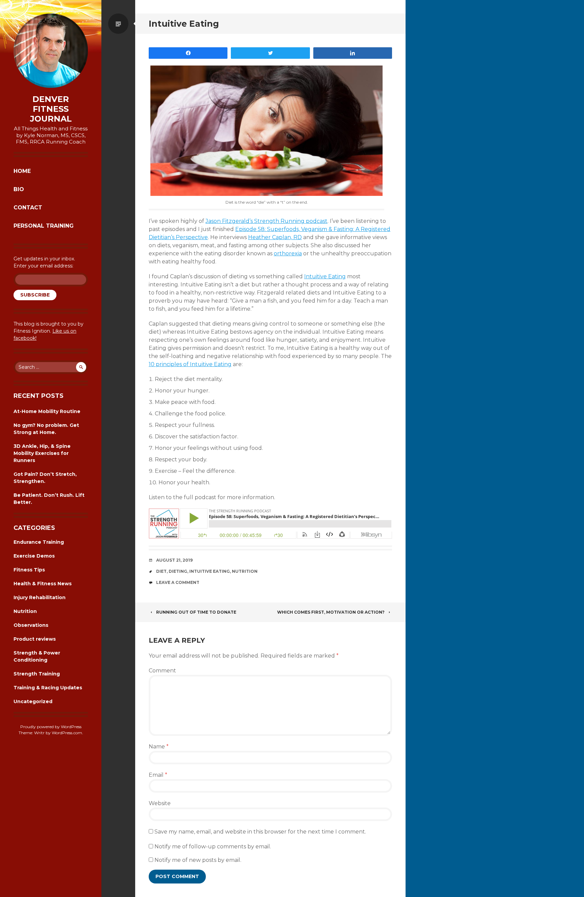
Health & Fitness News (43, 584)
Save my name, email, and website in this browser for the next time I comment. (260, 831)
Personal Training (44, 226)
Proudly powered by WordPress (50, 726)
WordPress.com (67, 732)
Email (158, 775)
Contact (28, 207)
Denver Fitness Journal (51, 109)
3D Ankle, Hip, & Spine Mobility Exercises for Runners (42, 453)
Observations (31, 625)
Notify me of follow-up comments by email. (212, 846)
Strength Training (37, 674)
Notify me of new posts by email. (197, 860)
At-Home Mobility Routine (47, 411)
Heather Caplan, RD (275, 237)
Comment (162, 670)
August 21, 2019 (174, 560)
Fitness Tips (29, 570)
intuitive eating (209, 571)
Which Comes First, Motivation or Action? (331, 612)
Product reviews (35, 639)
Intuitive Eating (325, 276)
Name (159, 746)
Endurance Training (39, 542)
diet (161, 571)
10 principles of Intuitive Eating (190, 364)
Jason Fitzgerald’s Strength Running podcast (266, 221)
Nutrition (25, 611)
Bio (19, 189)
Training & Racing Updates (48, 688)
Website (160, 803)
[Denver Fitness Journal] (51, 51)
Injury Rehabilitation (40, 597)
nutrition (245, 571)
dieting (178, 571)
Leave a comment (177, 582)
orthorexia (288, 253)
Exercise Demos (34, 556)
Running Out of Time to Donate (196, 612)
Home (22, 171)
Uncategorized (33, 701)
